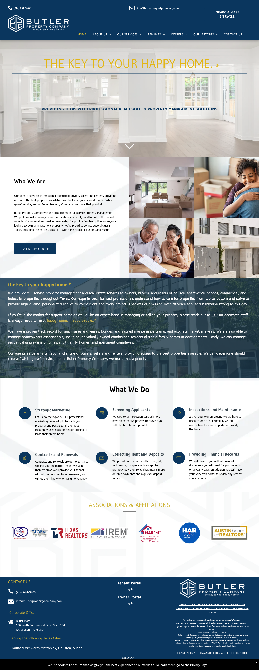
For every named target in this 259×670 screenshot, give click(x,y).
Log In (129, 589)
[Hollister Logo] (38, 17)
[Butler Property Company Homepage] (212, 581)
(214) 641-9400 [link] (26, 592)
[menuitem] (82, 34)
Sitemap (128, 658)
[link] (21, 8)
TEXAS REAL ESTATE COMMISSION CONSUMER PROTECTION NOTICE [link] (212, 653)
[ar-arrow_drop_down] (129, 154)
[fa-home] (11, 624)
